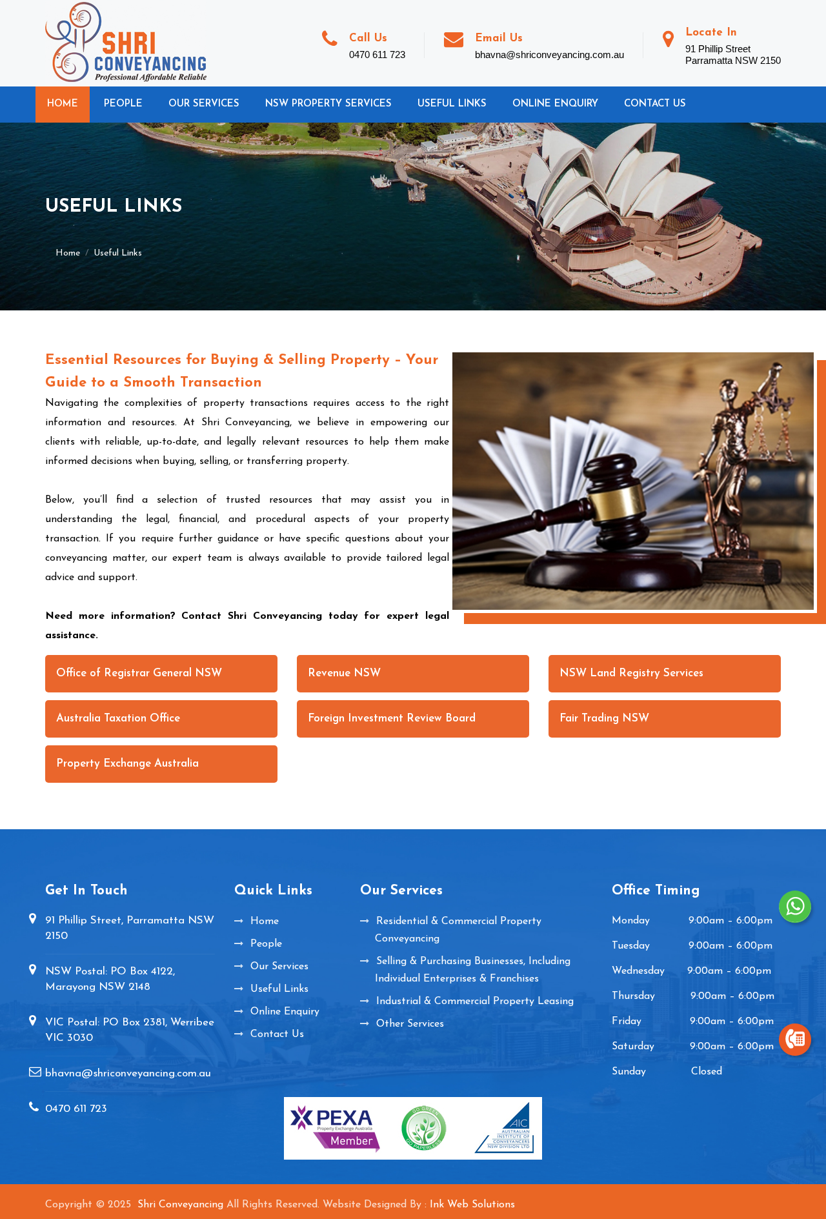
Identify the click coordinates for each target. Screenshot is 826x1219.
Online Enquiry (555, 104)
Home (62, 104)
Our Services (203, 104)
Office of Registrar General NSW (139, 673)
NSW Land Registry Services (631, 673)
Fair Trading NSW (604, 718)
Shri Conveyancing (180, 1205)
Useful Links (452, 104)
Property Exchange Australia (127, 763)
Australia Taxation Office (118, 718)
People (123, 104)
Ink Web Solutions (472, 1205)
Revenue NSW (344, 673)
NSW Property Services (328, 104)
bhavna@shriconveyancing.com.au (128, 1073)
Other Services (410, 1024)
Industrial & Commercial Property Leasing (475, 1001)
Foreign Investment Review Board (392, 718)
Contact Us (655, 104)
